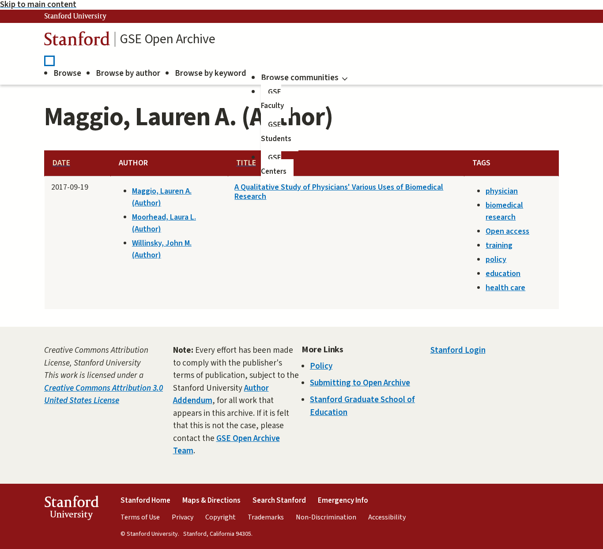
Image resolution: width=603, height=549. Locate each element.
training (499, 245)
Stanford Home (145, 500)
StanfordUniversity (71, 509)
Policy (321, 366)
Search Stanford (279, 500)
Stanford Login (458, 350)
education (503, 273)
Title (246, 162)
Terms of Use (140, 517)
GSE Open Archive (167, 39)
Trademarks (266, 517)
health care (505, 287)
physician (502, 191)
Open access (507, 231)
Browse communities (300, 78)
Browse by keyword (210, 73)
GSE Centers (273, 165)
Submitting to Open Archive (360, 383)
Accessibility (387, 517)
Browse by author (128, 73)
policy (496, 259)
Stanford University (75, 16)
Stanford (77, 41)
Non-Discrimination (326, 517)
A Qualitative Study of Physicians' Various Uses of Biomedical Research (338, 192)
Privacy (182, 517)
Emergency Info (343, 500)
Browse (67, 73)
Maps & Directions (211, 500)
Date (61, 162)
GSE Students (276, 132)
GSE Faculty (272, 99)
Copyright (220, 517)
